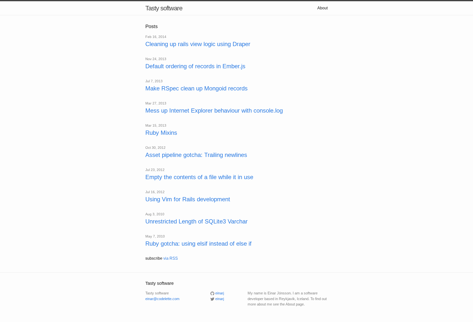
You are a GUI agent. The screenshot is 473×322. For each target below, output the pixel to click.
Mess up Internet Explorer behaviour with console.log (214, 110)
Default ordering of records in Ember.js (195, 66)
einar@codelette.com (162, 299)
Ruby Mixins (161, 132)
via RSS (170, 258)
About (322, 8)
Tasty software (163, 8)
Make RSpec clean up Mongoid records (196, 88)
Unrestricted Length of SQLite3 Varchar (196, 221)
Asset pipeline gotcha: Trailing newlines (196, 155)
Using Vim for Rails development (187, 199)
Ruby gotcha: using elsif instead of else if (198, 243)
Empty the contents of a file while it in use (199, 177)
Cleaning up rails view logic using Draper (197, 44)
